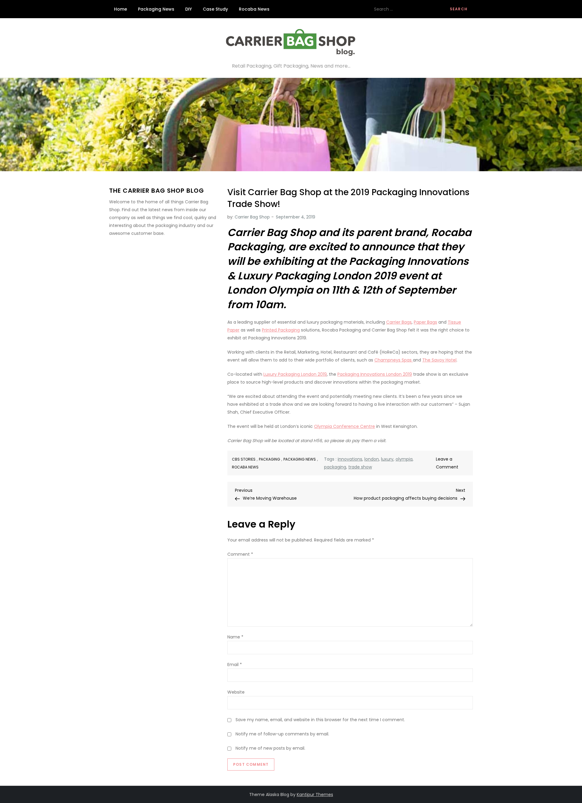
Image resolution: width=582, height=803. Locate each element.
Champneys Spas (393, 360)
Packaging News (156, 9)
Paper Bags (425, 322)
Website (236, 692)
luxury (387, 459)
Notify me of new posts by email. (270, 748)
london (371, 459)
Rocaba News (254, 9)
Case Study (215, 9)
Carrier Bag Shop (252, 217)
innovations (350, 459)
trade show (360, 467)
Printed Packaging (281, 330)
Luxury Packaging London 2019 (295, 374)
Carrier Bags (399, 322)
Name (235, 637)
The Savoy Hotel (439, 360)
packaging (335, 467)
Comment (240, 554)
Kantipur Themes (315, 794)
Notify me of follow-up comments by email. (282, 734)
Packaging (269, 459)
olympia (404, 459)
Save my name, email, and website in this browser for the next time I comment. (320, 720)
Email (234, 664)
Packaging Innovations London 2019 (374, 374)
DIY (188, 9)
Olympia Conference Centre (344, 426)
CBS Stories (244, 459)
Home (120, 9)
